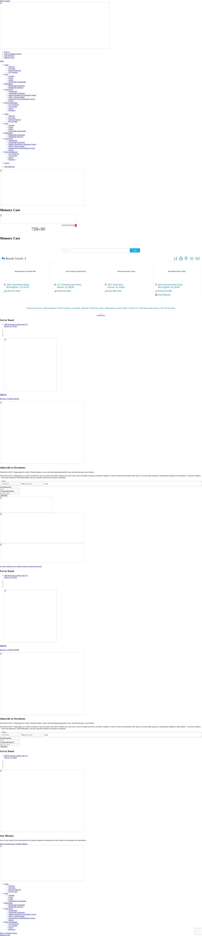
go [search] (136, 250)
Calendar (11, 76)
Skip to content (5, 1)
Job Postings (122, 308)
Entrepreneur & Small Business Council (21, 99)
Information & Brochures (149, 308)
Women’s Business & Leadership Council (22, 95)
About (6, 65)
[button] (3, 258)
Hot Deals (76, 308)
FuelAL (11, 101)
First (23, 484)
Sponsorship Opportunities (17, 82)
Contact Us (132, 308)
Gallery (10, 80)
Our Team (11, 69)
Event (6, 74)
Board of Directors (14, 70)
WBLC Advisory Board (16, 97)
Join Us (3, 394)
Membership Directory (15, 87)
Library (10, 108)
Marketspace (110, 308)
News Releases (50, 308)
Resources (11, 110)
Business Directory (34, 308)
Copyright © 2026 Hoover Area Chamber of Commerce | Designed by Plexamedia (21, 566)
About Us (11, 67)
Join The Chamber (168, 308)
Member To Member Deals (93, 308)
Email (5, 487)
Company (7, 491)
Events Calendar (64, 308)
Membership (8, 84)
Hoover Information (10, 103)
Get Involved (8, 89)
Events (10, 78)
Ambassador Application (16, 93)
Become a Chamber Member (9, 399)
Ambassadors (12, 91)
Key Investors (13, 72)
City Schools (12, 106)
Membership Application (16, 86)
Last (46, 484)
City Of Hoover (13, 105)
